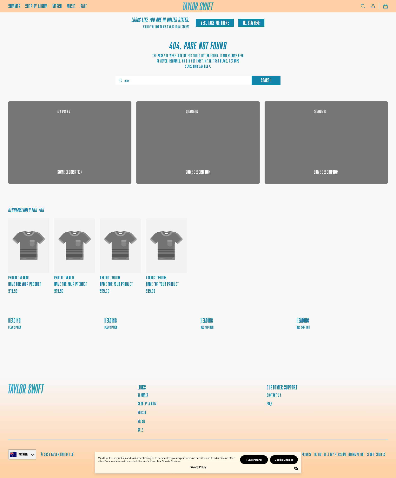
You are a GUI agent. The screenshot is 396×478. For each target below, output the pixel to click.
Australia (23, 454)
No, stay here (251, 23)
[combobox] (183, 80)
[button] (363, 6)
